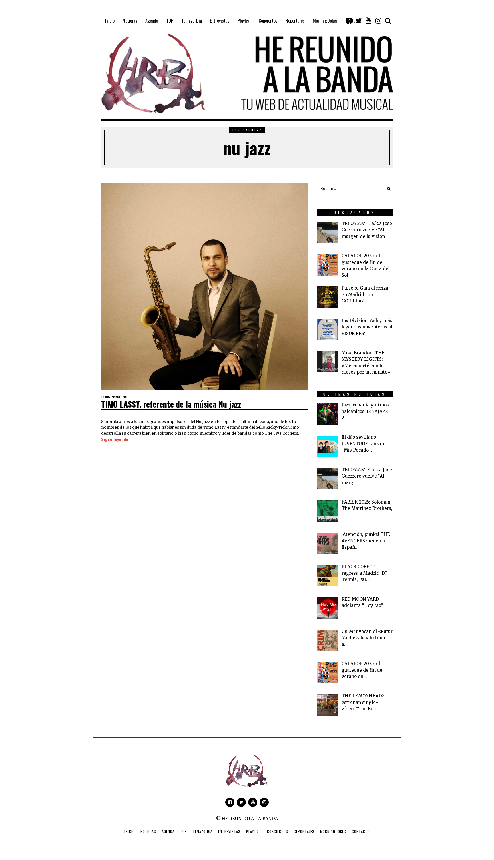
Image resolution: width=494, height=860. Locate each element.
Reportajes (304, 831)
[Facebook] (349, 20)
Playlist (253, 831)
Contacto (361, 831)
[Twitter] (359, 20)
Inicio (129, 831)
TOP (183, 831)
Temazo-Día (202, 831)
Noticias (148, 831)
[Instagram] (378, 20)
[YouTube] (368, 20)
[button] (387, 188)
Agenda (168, 831)
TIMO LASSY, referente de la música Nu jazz (171, 404)
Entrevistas (229, 831)
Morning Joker (333, 831)
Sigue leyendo (114, 439)
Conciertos (277, 831)
